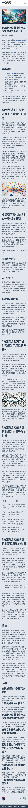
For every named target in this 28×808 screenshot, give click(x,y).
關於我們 (4, 806)
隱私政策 (16, 806)
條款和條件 (23, 806)
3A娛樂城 (17, 52)
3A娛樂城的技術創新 (10, 73)
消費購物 (11, 35)
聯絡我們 (10, 806)
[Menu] (25, 3)
